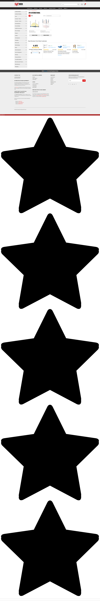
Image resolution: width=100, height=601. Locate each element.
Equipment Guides (52, 8)
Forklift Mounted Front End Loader (52, 47)
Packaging (16, 40)
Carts (16, 16)
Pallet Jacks (17, 42)
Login (33, 78)
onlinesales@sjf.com (39, 95)
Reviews (2, 114)
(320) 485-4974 (20, 103)
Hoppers (16, 33)
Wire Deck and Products (19, 61)
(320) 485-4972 (17, 0)
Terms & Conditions (35, 83)
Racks (16, 47)
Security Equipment (18, 52)
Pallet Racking (17, 45)
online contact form (44, 94)
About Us (45, 8)
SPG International (34, 10)
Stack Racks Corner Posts (45, 31)
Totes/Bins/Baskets (18, 59)
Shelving (16, 54)
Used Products (29, 8)
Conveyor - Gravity (18, 21)
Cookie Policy (34, 86)
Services (40, 8)
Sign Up (36, 78)
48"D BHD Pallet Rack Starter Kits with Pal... (66, 47)
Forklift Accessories (18, 28)
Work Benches (17, 64)
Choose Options (34, 35)
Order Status (34, 79)
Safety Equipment (18, 49)
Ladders (16, 35)
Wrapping (16, 66)
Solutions (35, 8)
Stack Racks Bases (32, 31)
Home (29, 10)
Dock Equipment (17, 23)
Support (65, 8)
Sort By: (44, 15)
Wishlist (84, 0)
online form (20, 101)
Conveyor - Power (18, 18)
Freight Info (60, 8)
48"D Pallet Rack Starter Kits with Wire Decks (80, 47)
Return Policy (34, 87)
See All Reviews (35, 52)
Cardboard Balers (18, 11)
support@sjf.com (21, 102)
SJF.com (45, 71)
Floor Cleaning (17, 30)
